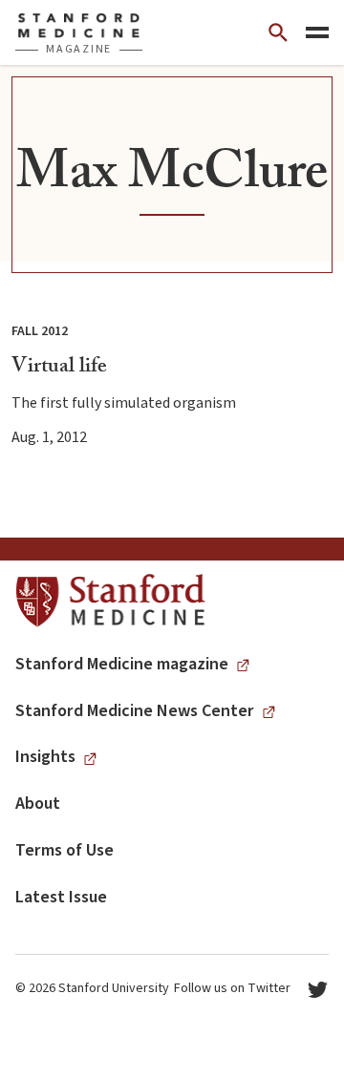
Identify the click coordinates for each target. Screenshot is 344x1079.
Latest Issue (61, 897)
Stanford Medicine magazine (121, 664)
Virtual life (59, 368)
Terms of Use (64, 850)
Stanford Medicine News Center (134, 711)
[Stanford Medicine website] (110, 601)
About (37, 803)
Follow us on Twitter (232, 988)
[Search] (278, 32)
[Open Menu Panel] (317, 32)
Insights (45, 757)
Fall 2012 (39, 331)
